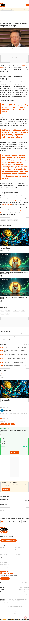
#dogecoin (3, 220)
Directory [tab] (25, 521)
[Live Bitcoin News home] (2, 5)
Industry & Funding (24, 9)
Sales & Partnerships (4, 567)
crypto (2, 313)
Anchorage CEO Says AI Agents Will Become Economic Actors (15, 365)
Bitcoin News (3, 9)
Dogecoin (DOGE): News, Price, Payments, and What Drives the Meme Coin (13, 13)
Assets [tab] (13, 521)
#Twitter (15, 220)
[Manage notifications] (25, 617)
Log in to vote (14, 452)
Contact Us (2, 552)
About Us (2, 547)
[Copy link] (13, 424)
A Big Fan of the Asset (7, 339)
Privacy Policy (17, 547)
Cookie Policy (17, 552)
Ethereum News (16, 9)
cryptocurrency (16, 310)
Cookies (14, 616)
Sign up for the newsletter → (8, 540)
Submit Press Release (4, 564)
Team (1, 549)
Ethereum (23, 310)
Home (1, 12)
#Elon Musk (10, 220)
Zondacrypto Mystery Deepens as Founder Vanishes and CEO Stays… (15, 359)
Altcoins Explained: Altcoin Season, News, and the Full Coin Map (15, 12)
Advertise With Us (3, 562)
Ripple (7, 313)
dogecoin (2, 373)
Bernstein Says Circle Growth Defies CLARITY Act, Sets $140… (15, 347)
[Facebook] (4, 424)
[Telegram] (10, 424)
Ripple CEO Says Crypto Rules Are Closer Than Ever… (14, 362)
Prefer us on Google (5, 418)
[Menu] (27, 5)
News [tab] (2, 521)
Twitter (1, 377)
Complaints (17, 554)
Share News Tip (3, 554)
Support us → (5, 578)
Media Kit (2, 560)
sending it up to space (7, 204)
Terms (14, 611)
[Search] (25, 5)
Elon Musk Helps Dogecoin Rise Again (10, 336)
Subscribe (5, 489)
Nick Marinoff (8, 410)
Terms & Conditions (19, 549)
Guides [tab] (18, 521)
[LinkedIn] (7, 424)
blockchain (8, 310)
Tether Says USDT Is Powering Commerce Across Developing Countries (15, 355)
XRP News (10, 9)
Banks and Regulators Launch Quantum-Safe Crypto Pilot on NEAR (15, 351)
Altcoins (2, 333)
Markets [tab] (8, 521)
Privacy (14, 613)
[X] (1, 424)
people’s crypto (13, 200)
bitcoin (2, 310)
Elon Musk (2, 375)
